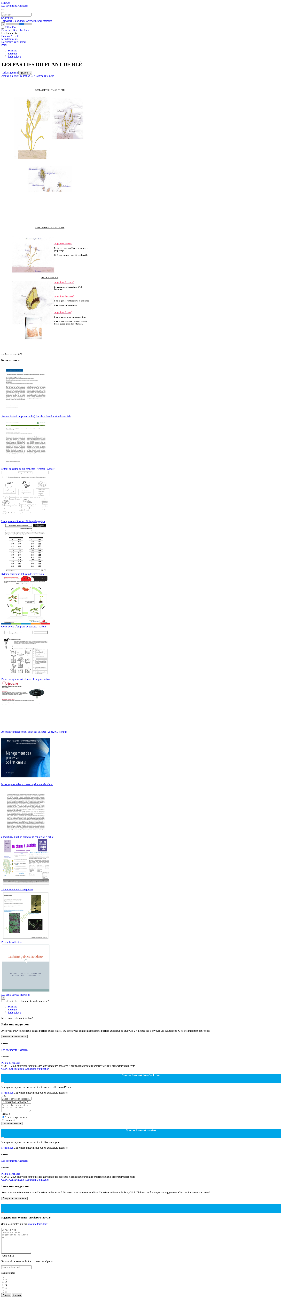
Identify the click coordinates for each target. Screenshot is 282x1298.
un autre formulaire (38, 1224)
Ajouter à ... (25, 73)
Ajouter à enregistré (44, 75)
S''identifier (7, 17)
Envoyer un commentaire (14, 1036)
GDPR (5, 1068)
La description (14, 1102)
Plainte (4, 1063)
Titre (3, 1095)
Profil (4, 44)
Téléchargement (9, 72)
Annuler (6, 1295)
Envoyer (17, 1295)
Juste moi (10, 1120)
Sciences (12, 50)
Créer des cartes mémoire (39, 20)
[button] (8, 354)
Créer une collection (12, 1123)
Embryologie (14, 56)
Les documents (9, 5)
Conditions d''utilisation (37, 1068)
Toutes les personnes (16, 1117)
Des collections (21, 30)
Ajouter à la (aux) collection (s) (17, 75)
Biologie (12, 53)
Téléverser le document (13, 20)
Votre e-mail (7, 1255)
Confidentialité (17, 1068)
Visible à (5, 1113)
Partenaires (14, 1063)
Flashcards (22, 5)
